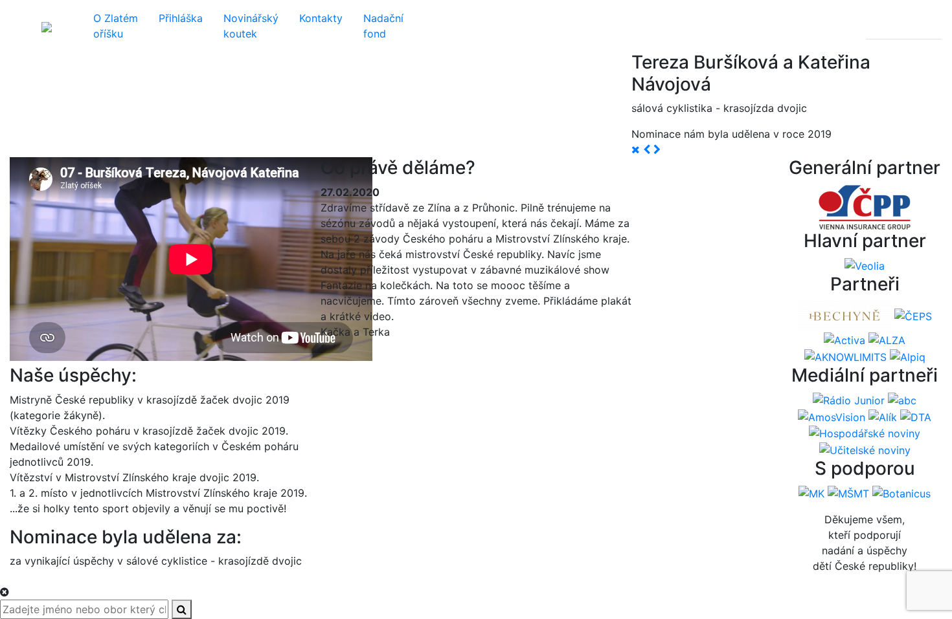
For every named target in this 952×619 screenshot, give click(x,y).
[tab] (878, 25)
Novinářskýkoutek (250, 26)
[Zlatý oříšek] (46, 26)
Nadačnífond (383, 26)
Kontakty (321, 18)
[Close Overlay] (4, 591)
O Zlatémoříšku (115, 26)
